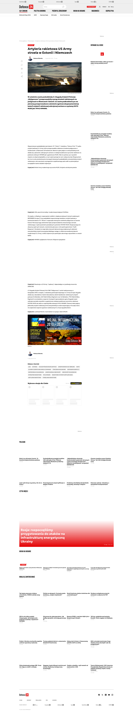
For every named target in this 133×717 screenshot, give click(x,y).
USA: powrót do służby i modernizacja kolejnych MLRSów (51, 212)
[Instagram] (112, 694)
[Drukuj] (22, 69)
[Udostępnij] (22, 76)
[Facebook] (99, 694)
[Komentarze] (22, 65)
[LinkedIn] (105, 694)
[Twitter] (102, 694)
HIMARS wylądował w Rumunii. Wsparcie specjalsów (49, 239)
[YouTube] (109, 694)
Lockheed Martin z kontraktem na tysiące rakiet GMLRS (50, 311)
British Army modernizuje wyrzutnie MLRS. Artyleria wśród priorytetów (55, 167)
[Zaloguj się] (100, 7)
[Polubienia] (22, 61)
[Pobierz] (22, 73)
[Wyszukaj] (63, 7)
